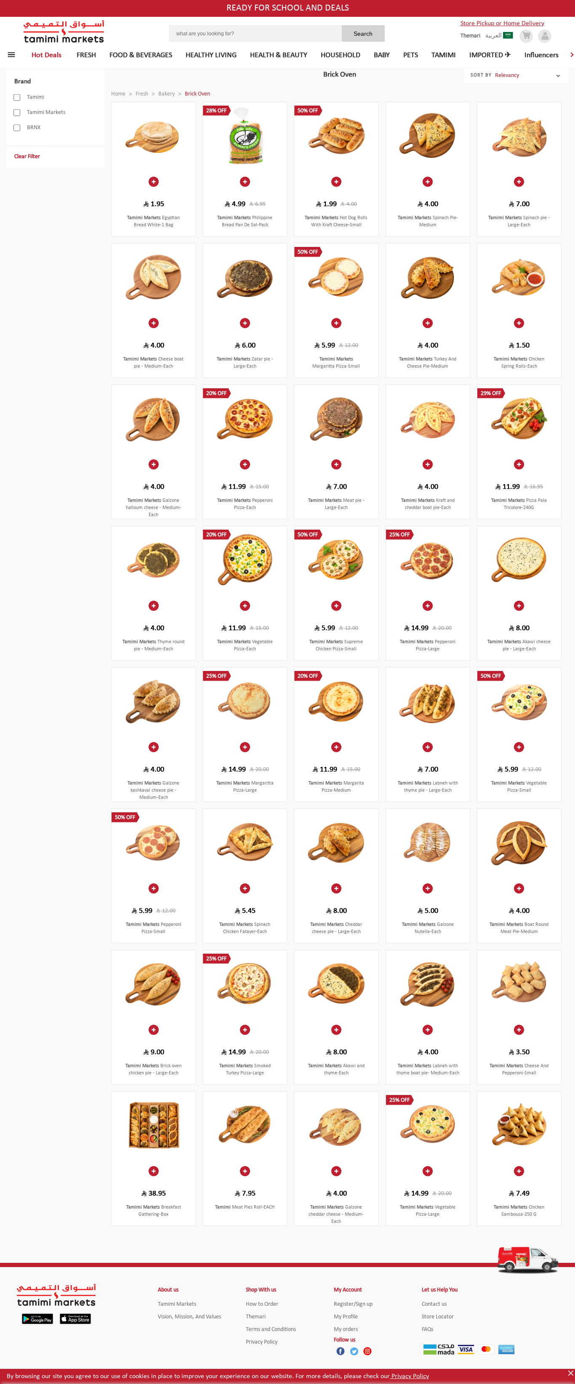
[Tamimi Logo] (64, 31)
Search (363, 33)
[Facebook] (340, 1351)
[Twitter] (354, 1351)
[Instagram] (367, 1351)
